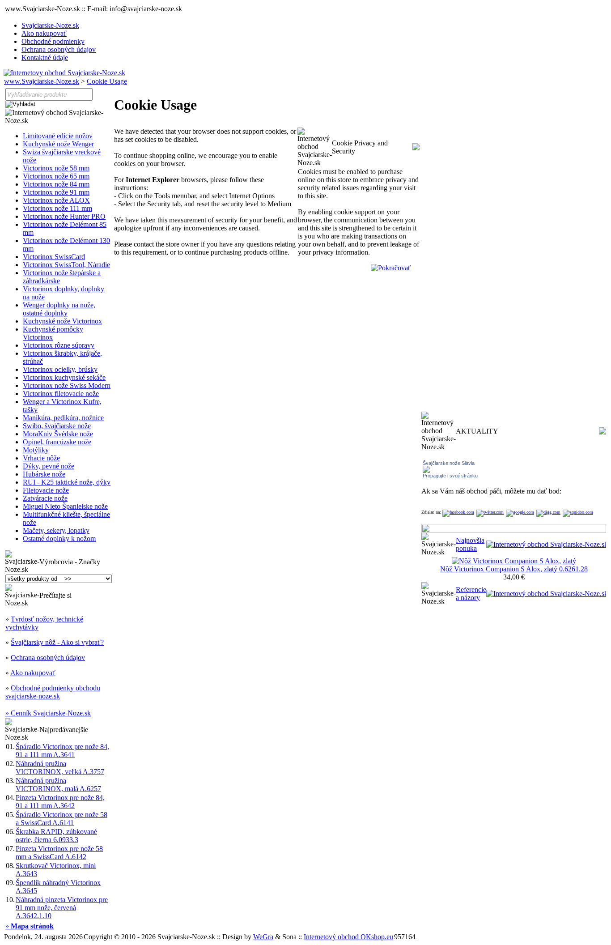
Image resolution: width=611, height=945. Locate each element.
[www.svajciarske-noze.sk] (64, 73)
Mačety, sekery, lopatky (56, 530)
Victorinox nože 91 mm (56, 192)
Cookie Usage (107, 81)
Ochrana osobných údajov (58, 49)
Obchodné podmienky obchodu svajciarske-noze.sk (52, 692)
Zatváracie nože (45, 498)
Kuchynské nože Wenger (58, 144)
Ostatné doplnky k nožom (59, 538)
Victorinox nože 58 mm (56, 168)
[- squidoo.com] (578, 512)
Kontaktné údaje (44, 57)
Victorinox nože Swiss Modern (66, 385)
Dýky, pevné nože (48, 466)
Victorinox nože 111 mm (57, 208)
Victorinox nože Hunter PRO (64, 216)
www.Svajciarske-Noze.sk (41, 81)
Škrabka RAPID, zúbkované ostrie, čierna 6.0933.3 (56, 835)
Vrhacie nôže (41, 458)
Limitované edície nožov (58, 136)
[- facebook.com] (458, 512)
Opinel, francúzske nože (57, 442)
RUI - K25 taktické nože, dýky (66, 482)
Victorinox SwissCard (54, 256)
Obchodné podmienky (53, 41)
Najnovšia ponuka (470, 544)
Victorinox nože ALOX (56, 200)
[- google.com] (520, 512)
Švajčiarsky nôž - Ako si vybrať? (57, 642)
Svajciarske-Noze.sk (50, 25)
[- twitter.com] (490, 512)
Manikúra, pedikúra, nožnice (63, 417)
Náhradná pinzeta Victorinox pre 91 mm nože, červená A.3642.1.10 (62, 907)
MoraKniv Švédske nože (58, 434)
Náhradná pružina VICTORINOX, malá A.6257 (58, 784)
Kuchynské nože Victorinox (62, 321)
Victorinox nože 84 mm (56, 184)
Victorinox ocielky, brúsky (60, 369)
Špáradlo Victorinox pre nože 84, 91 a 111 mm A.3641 (62, 750)
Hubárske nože (44, 474)
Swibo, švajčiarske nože (57, 426)
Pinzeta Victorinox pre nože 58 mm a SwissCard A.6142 (59, 852)
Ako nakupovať (44, 33)
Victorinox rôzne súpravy (58, 345)
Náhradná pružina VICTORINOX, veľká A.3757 (60, 767)
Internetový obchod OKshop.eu (348, 937)
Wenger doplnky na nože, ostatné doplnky (59, 309)
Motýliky (36, 450)
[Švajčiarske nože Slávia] (426, 470)
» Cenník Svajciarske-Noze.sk (48, 713)
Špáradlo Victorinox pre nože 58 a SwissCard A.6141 (61, 818)
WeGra (263, 937)
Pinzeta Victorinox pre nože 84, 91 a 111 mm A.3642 (60, 801)
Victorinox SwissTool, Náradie (66, 264)
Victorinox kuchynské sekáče (64, 377)
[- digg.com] (548, 512)
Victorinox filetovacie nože (61, 393)
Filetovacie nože (46, 490)
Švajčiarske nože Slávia (449, 463)
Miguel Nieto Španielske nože (65, 506)
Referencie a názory (471, 593)
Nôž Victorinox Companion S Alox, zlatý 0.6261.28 (514, 569)
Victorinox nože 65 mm (56, 176)
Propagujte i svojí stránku (450, 475)
